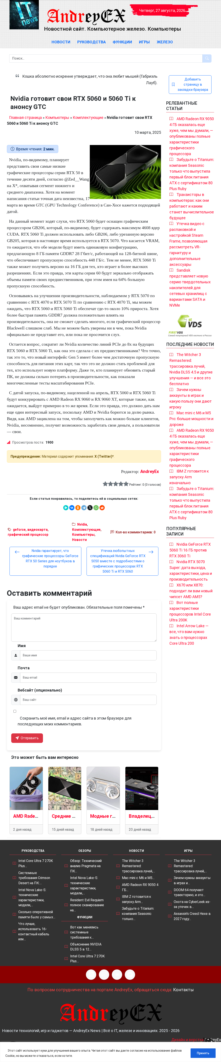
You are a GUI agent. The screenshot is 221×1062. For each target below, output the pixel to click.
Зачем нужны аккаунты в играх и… (192, 880)
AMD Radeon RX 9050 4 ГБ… (140, 887)
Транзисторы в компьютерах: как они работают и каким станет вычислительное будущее (191, 206)
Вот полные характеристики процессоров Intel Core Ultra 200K (190, 611)
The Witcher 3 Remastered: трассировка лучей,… (138, 866)
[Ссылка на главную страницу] (86, 13)
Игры (144, 42)
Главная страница (25, 117)
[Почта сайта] (104, 974)
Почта (24, 668)
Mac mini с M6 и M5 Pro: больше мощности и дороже (191, 419)
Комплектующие (88, 117)
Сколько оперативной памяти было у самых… (36, 914)
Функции (122, 42)
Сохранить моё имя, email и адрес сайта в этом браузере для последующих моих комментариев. (74, 721)
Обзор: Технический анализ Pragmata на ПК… (86, 866)
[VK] (117, 974)
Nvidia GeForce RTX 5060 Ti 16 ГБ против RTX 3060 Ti (190, 550)
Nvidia (82, 524)
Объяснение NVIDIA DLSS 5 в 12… (85, 947)
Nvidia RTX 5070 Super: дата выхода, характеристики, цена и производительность (190, 570)
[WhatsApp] (96, 507)
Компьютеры (57, 117)
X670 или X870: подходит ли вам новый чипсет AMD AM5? (191, 591)
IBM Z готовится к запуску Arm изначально (189, 477)
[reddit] (102, 507)
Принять (203, 1053)
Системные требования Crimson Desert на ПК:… (34, 878)
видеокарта (37, 530)
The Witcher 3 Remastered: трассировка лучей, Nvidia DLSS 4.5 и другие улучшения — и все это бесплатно (191, 369)
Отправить (29, 738)
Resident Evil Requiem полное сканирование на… (87, 905)
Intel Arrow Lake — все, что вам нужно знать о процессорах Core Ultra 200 (188, 635)
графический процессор (28, 535)
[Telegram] (84, 507)
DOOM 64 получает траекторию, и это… (189, 892)
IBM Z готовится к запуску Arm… (136, 899)
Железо (165, 42)
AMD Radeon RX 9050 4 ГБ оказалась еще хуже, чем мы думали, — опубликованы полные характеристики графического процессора (191, 136)
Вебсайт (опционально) (40, 690)
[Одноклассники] (78, 507)
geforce (19, 530)
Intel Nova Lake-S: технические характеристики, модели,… (32, 897)
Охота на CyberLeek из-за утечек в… (192, 904)
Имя (22, 645)
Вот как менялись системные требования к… (84, 932)
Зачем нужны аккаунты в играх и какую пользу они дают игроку (190, 398)
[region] (110, 1052)
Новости (61, 42)
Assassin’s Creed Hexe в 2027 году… (192, 916)
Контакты (183, 989)
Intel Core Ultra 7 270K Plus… (35, 863)
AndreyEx (149, 471)
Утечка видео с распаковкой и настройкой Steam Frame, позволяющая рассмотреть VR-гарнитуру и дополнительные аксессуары (188, 244)
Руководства (91, 42)
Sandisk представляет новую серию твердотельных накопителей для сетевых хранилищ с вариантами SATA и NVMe (190, 287)
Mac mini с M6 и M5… (138, 878)
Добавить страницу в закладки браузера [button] (193, 84)
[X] (90, 507)
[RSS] (91, 974)
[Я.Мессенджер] (65, 507)
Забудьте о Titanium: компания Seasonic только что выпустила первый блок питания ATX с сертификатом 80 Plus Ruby (191, 174)
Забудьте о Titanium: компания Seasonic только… (138, 913)
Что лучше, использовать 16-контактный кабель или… (33, 931)
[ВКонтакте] (71, 507)
